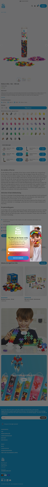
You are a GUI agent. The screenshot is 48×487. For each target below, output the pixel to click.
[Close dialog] (40, 227)
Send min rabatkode (18, 258)
